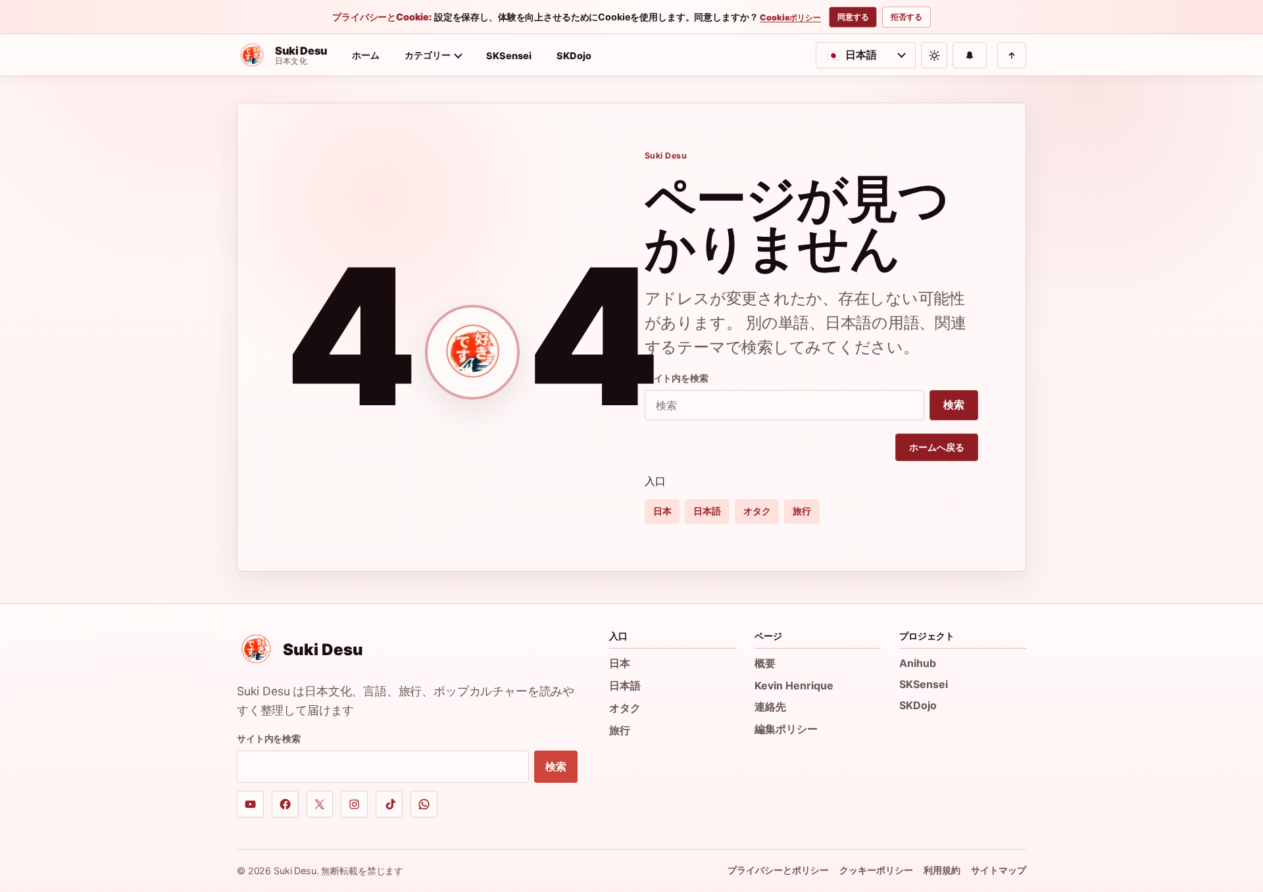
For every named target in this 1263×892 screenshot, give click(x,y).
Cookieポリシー (790, 17)
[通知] (970, 55)
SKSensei (509, 55)
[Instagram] (354, 804)
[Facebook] (285, 804)
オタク (757, 510)
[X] (320, 804)
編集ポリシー (786, 728)
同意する (853, 17)
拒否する (906, 17)
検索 (953, 404)
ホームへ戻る (936, 447)
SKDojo (574, 55)
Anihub (917, 663)
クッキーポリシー (876, 870)
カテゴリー (427, 55)
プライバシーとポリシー (778, 870)
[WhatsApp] (423, 804)
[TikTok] (389, 804)
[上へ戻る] (1011, 55)
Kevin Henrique (794, 685)
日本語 (707, 510)
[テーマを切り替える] (934, 55)
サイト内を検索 (676, 378)
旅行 (802, 510)
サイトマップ (998, 870)
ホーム (366, 55)
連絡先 (770, 706)
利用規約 (942, 870)
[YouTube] (250, 804)
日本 (662, 510)
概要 (765, 663)
